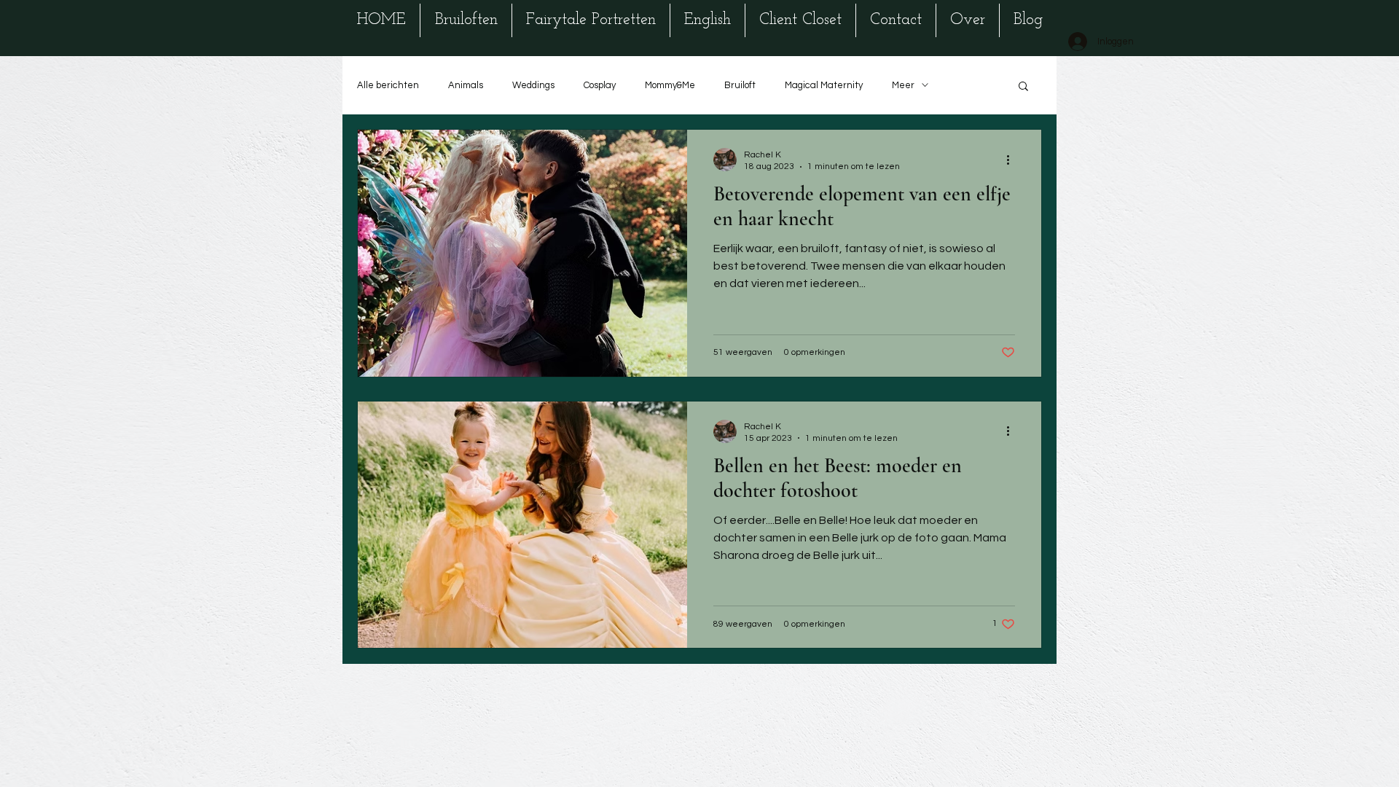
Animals (465, 85)
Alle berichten (388, 85)
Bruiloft (740, 85)
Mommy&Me (670, 85)
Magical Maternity (824, 85)
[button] (1023, 87)
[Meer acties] (1013, 159)
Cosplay (600, 85)
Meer (903, 85)
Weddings (533, 85)
